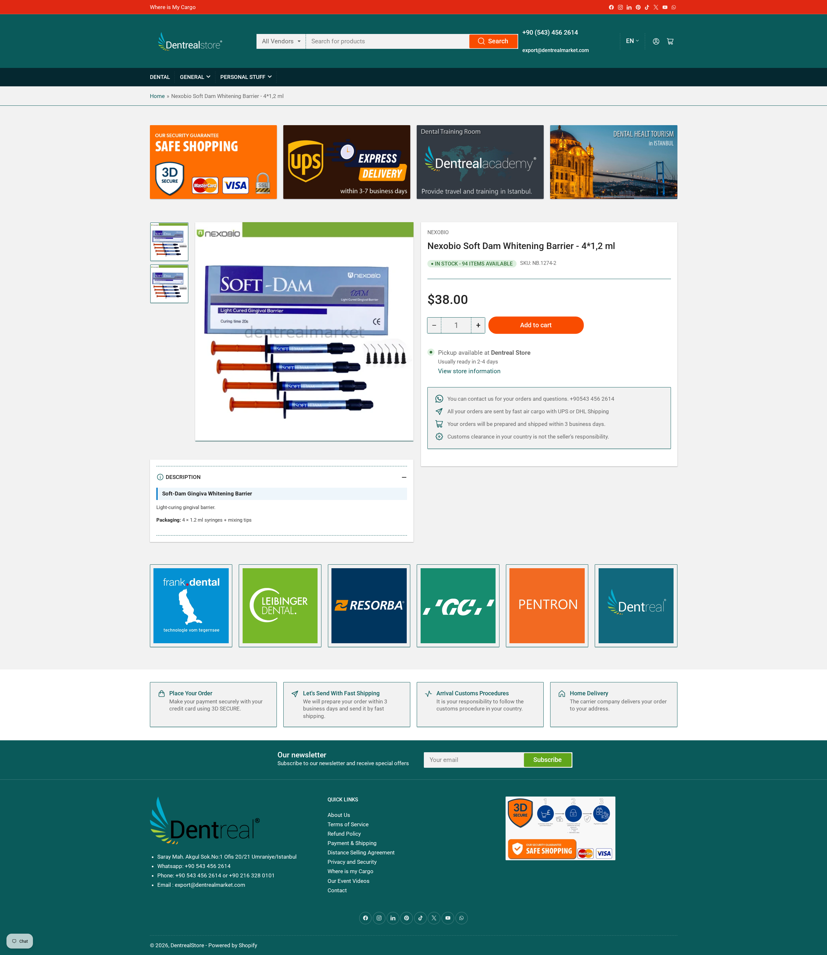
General (192, 77)
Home (157, 96)
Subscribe (547, 760)
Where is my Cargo (350, 871)
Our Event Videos (349, 881)
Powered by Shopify (232, 945)
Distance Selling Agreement (361, 852)
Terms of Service (348, 824)
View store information (469, 371)
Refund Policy (344, 833)
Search (498, 41)
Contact (337, 890)
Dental (160, 77)
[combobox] (412, 41)
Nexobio (438, 232)
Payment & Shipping (352, 843)
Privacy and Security (352, 862)
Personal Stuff (242, 77)
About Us (339, 815)
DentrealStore (187, 945)
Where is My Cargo (173, 7)
